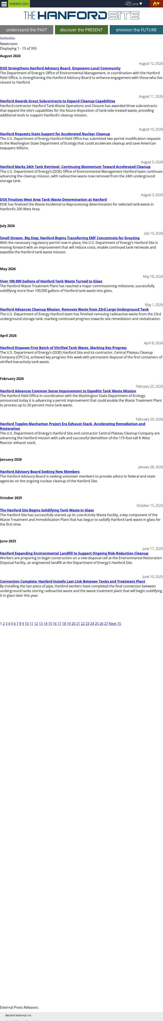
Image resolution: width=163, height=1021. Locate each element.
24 (92, 623)
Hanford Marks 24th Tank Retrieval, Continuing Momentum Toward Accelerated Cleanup (75, 166)
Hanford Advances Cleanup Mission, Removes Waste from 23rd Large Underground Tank (74, 309)
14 (45, 623)
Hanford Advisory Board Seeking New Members (40, 471)
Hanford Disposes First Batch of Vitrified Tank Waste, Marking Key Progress (63, 347)
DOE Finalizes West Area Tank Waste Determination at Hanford (53, 199)
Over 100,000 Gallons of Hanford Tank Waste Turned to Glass (51, 281)
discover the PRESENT (81, 30)
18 (64, 623)
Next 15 (115, 623)
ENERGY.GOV (19, 4)
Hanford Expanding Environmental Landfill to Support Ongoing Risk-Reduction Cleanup (74, 553)
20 (73, 623)
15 (50, 623)
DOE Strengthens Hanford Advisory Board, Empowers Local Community (60, 68)
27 (106, 623)
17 (59, 623)
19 (69, 623)
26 (101, 623)
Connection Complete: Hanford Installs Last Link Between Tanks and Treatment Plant (72, 581)
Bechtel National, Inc (18, 1015)
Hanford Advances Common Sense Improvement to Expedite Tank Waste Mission (68, 391)
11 (31, 623)
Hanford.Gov (7, 38)
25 (97, 623)
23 (87, 623)
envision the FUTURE (136, 30)
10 (27, 623)
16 (55, 623)
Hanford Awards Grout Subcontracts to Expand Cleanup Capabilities (57, 101)
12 (36, 623)
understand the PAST (26, 30)
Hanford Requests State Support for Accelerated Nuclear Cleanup (55, 134)
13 (41, 623)
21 (78, 623)
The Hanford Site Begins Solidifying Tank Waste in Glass (47, 510)
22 (83, 623)
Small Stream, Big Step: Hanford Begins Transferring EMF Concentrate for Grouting (70, 238)
